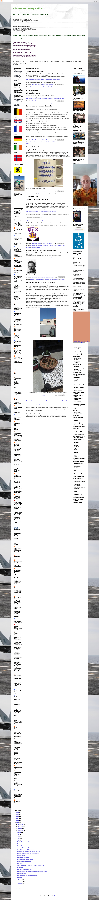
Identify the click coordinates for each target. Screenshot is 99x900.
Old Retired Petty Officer (28, 8)
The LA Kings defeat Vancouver (37, 199)
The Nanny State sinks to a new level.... (18, 308)
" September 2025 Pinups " (17, 353)
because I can (33, 86)
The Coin (19, 877)
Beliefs (15, 408)
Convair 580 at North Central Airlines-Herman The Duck (79, 406)
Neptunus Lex (54, 86)
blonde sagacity (16, 297)
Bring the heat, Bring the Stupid (18, 314)
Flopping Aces (17, 378)
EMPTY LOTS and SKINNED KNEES (17, 345)
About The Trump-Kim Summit (17, 537)
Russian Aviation (78, 463)
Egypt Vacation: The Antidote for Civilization (18, 323)
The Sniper (17, 732)
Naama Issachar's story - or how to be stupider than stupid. (18, 591)
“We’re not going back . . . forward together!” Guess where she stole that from (17, 383)
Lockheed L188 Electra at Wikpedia (79, 432)
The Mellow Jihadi (17, 719)
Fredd (15, 399)
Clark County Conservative (17, 342)
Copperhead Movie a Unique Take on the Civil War (18, 448)
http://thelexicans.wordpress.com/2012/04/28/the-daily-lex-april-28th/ (43, 79)
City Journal (77, 401)
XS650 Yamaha (78, 502)
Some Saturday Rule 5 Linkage (25, 859)
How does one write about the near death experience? (18, 480)
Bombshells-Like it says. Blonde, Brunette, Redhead (79, 386)
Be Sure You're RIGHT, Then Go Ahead (18, 277)
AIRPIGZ (76, 366)
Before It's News (78, 370)
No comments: (50, 277)
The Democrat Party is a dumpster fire (17, 402)
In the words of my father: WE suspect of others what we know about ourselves (18, 362)
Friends (49, 103)
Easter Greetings (21, 873)
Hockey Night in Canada (59, 245)
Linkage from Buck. (33, 93)
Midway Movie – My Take (18, 629)
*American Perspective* (17, 220)
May (19, 838)
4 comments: (49, 100)
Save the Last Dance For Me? (18, 622)
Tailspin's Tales (18, 675)
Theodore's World (17, 759)
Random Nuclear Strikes (16, 527)
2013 (17, 820)
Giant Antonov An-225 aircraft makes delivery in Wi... (31, 865)
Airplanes (39, 193)
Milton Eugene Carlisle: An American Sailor (41, 250)
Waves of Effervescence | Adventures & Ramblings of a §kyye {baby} (18, 793)
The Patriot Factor (17, 728)
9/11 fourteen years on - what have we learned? (18, 427)
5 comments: (49, 139)
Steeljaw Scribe (16, 627)
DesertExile (17, 357)
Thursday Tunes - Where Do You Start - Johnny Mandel (18, 223)
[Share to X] (60, 84)
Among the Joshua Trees (17, 248)
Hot (51, 397)
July (19, 834)
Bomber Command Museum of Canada (79, 382)
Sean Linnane (17, 570)
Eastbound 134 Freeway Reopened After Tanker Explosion (32, 871)
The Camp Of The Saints (17, 682)
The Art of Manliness (79, 472)
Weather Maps (83, 341)
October (20, 828)
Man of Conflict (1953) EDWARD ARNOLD (18, 762)
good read (40, 86)
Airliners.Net (77, 364)
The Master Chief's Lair (17, 708)
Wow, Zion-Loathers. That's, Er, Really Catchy (17, 564)
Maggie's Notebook (16, 445)
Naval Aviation (65, 141)
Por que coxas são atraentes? (17, 743)
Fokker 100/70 (78, 413)
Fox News (76, 415)
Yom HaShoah (21, 855)
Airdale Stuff (38, 103)
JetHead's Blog (18, 416)
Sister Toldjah (17, 607)
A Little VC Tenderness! (77, 346)
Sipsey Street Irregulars (17, 598)
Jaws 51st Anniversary (17, 698)
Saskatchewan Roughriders (78, 465)
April (19, 840)
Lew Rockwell (77, 430)
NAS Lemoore (57, 141)
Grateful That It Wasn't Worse (18, 232)
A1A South (16, 237)
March (19, 879)
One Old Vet (17, 486)
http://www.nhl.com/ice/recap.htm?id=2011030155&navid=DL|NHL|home (41, 211)
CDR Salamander (17, 329)
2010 (17, 888)
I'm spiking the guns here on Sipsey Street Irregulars (18, 601)
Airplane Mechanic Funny (35, 150)
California (46, 141)
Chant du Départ (16, 336)
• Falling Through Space (18, 677)
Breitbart (76, 389)
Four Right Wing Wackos (17, 392)
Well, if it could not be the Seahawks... (17, 300)
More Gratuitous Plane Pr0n (24, 869)
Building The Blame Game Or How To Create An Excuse (18, 462)
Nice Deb (16, 459)
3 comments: (49, 190)
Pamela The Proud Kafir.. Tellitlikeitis (17, 497)
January (20, 883)
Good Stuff (52, 193)
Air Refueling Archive (77, 359)
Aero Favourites (78, 354)
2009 (17, 890)
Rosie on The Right (79, 461)
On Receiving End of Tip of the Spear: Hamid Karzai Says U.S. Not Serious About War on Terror (17, 668)
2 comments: (49, 84)
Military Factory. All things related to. (79, 437)
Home (48, 401)
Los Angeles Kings (35, 247)
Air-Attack (77, 361)
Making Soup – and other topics (18, 786)
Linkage (45, 86)
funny (48, 193)
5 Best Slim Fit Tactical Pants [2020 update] (17, 735)
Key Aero (76, 428)
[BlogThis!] (59, 84)
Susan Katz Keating (17, 663)
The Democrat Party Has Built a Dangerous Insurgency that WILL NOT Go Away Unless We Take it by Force (18, 518)
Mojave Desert (56, 397)
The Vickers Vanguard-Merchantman (78, 484)
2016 (17, 814)
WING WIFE (17, 801)
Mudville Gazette (78, 439)
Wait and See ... (18, 337)
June (19, 836)
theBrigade (77, 490)
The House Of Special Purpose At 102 (17, 685)
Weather (62, 397)
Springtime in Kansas (23, 857)
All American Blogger (17, 244)
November (20, 826)
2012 (17, 822)
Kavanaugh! (17, 529)
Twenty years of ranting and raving (18, 395)
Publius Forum (18, 512)
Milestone (20, 867)
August (19, 832)
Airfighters (77, 362)
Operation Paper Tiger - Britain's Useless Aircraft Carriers (17, 751)
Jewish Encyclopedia (79, 426)
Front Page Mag (78, 417)
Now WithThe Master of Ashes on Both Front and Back (18, 264)
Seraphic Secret (16, 578)
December (20, 824)
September (20, 830)
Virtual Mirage (16, 783)
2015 (17, 816)
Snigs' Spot (17, 620)
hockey (50, 245)
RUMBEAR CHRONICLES (17, 557)
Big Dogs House (18, 285)
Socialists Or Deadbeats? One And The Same (17, 776)
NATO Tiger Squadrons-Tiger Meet (78, 448)
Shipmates (62, 279)
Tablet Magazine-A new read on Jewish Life (79, 469)
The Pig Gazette (78, 478)
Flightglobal (77, 412)
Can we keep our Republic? (17, 320)
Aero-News (77, 356)
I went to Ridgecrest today (24, 861)
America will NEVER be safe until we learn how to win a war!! (17, 713)
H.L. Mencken (18, 92)
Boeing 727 (77, 377)
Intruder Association (79, 424)
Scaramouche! (18, 561)
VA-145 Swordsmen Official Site (79, 495)
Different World (16, 369)
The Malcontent (17, 703)
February (20, 881)
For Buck (44, 103)
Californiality (78, 390)
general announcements (57, 103)
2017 (17, 812)
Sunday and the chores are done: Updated (40, 282)
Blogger (56, 895)
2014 (17, 818)
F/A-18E (52, 141)
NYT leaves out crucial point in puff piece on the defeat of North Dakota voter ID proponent (18, 612)
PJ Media (76, 456)
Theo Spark (17, 747)
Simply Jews (17, 587)
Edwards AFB (46, 397)
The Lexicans (17, 696)
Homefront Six (18, 407)
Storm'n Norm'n (16, 634)
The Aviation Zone (79, 476)
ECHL (75, 410)
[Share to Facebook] (62, 84)
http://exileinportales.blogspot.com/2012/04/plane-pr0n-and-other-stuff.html (45, 98)
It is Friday (20, 863)
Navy (49, 86)
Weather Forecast (77, 341)
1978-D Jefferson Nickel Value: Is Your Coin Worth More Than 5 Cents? (18, 438)
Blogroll (41, 279)
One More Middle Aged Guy (17, 476)
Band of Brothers (34, 279)
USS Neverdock (18, 767)
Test (15, 768)
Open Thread (17, 455)
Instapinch (17, 412)
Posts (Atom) (36, 404)
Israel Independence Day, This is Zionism (17, 582)
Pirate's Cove (17, 502)
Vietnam (16, 544)
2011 (17, 886)
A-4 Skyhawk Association (77, 349)
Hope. (15, 693)
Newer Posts (30, 401)
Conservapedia (78, 402)
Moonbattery (17, 454)
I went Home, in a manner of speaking (39, 106)
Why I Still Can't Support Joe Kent (18, 552)
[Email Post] (55, 84)
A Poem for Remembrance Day (18, 573)
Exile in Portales (16, 374)
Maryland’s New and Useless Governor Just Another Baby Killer (17, 289)
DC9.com (76, 408)
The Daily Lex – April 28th (35, 71)
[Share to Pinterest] (63, 84)
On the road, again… (17, 471)
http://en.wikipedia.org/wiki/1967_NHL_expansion (36, 220)
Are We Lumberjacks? (17, 261)
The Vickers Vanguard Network (79, 480)
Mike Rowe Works (79, 434)
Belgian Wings (78, 372)
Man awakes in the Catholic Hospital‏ (27, 875)
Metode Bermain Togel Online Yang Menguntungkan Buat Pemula (18, 490)
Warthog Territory (79, 497)
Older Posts (66, 401)
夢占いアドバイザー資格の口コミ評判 (18, 722)
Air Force (32, 103)
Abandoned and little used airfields (79, 352)
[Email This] (58, 84)
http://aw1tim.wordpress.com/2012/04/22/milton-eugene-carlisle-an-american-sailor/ (46, 257)
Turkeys (16, 272)
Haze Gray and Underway (78, 422)
